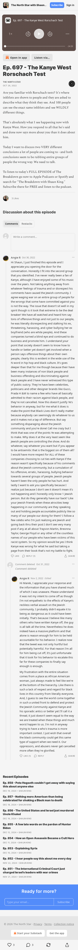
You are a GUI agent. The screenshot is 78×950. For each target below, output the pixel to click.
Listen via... (42, 57)
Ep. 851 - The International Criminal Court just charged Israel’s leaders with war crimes (34, 870)
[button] (10, 34)
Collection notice (64, 924)
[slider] (35, 46)
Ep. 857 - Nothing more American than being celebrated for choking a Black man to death (33, 798)
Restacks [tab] (27, 223)
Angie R (15, 257)
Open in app (18, 57)
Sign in (70, 5)
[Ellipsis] (73, 257)
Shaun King (25, 791)
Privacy (38, 924)
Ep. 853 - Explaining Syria (20, 848)
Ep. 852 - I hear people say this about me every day (37, 858)
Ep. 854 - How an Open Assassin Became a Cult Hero (38, 838)
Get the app (57, 933)
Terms (48, 924)
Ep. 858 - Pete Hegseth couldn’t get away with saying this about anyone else (39, 784)
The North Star (11, 82)
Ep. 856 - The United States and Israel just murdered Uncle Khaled (38, 812)
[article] (39, 787)
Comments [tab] (11, 223)
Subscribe (57, 5)
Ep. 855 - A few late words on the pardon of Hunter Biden (37, 826)
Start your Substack (29, 933)
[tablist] (18, 223)
